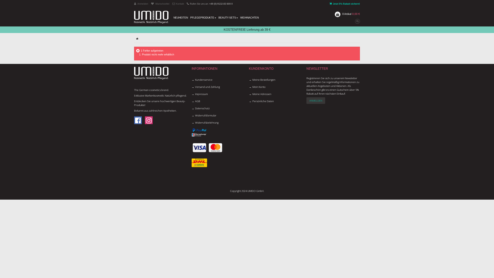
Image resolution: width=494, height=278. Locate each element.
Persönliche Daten (263, 101)
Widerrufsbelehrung (206, 122)
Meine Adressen (261, 94)
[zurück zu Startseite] (137, 39)
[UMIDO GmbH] (151, 17)
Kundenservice (203, 79)
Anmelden (315, 100)
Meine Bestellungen (263, 79)
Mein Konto (259, 87)
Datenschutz (202, 108)
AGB (197, 101)
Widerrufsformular (205, 115)
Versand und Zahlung (207, 87)
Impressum (201, 94)
